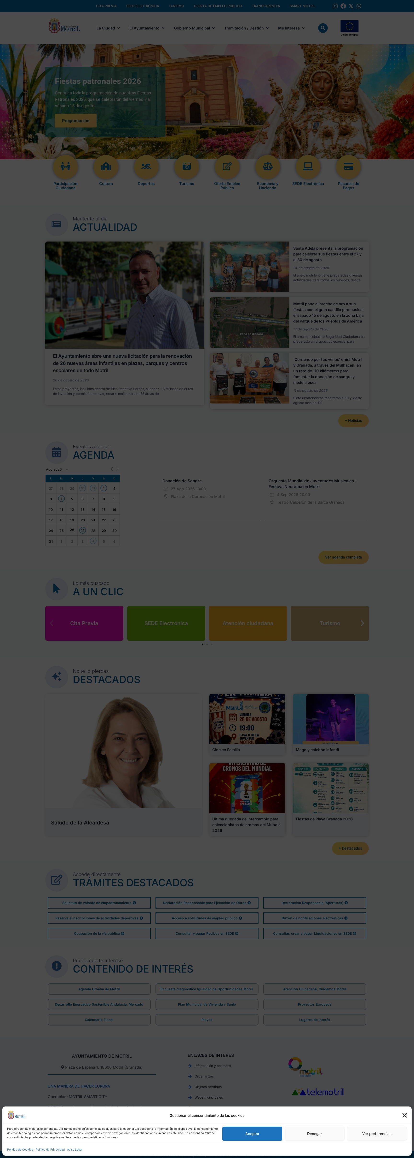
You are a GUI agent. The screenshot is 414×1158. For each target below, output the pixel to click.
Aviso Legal (74, 1149)
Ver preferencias (376, 1133)
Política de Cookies (20, 1149)
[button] (404, 1115)
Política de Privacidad (50, 1149)
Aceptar (252, 1133)
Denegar (314, 1133)
